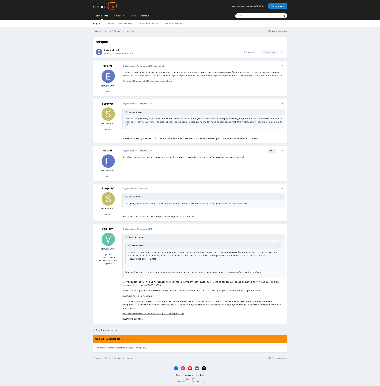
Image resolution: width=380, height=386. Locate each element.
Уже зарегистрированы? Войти (248, 6)
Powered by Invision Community (190, 382)
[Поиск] (284, 15)
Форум (96, 23)
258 (109, 254)
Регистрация (277, 6)
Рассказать (251, 52)
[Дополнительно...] (282, 66)
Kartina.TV (190, 379)
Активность (119, 16)
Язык (178, 375)
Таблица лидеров (173, 23)
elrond (115, 50)
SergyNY (108, 103)
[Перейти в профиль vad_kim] (108, 239)
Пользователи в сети (149, 23)
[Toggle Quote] (126, 112)
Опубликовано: (137, 66)
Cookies (200, 375)
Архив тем (127, 53)
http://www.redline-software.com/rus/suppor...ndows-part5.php (153, 313)
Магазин (145, 16)
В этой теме (271, 16)
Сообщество (101, 16)
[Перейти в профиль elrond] (99, 52)
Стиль (188, 375)
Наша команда (126, 23)
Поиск (133, 16)
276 (109, 129)
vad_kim (107, 228)
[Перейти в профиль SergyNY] (108, 114)
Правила (110, 23)
